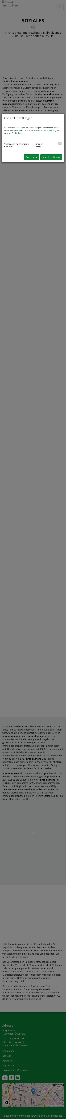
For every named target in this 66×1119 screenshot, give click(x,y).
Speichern (31, 157)
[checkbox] (60, 143)
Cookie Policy (17, 133)
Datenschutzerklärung (46, 130)
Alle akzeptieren (51, 157)
